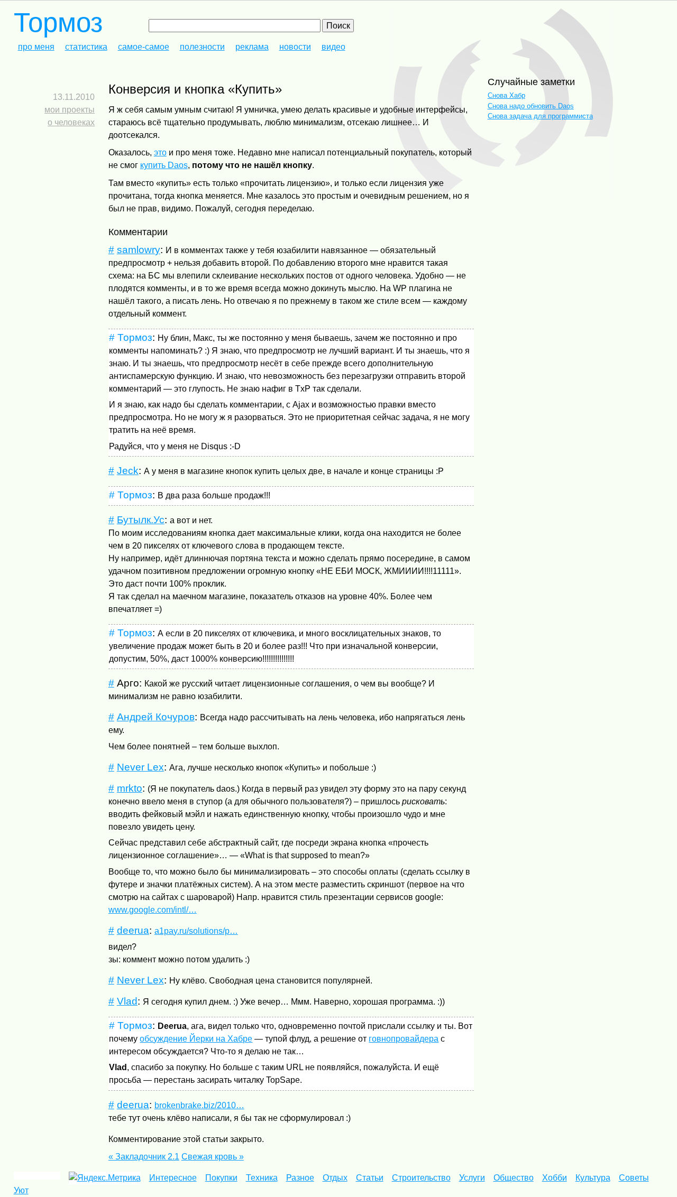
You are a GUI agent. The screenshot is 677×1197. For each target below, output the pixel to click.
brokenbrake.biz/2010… (199, 1105)
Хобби (554, 1177)
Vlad (127, 1001)
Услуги (472, 1177)
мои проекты (69, 109)
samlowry (138, 249)
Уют (21, 1190)
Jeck (128, 470)
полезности (202, 46)
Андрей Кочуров (156, 716)
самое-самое (143, 46)
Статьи (369, 1177)
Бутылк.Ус (140, 519)
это (160, 152)
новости (295, 46)
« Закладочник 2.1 (143, 1156)
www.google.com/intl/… (152, 909)
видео (333, 46)
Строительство (421, 1177)
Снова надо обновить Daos (531, 106)
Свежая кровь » (212, 1156)
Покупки (221, 1177)
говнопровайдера (403, 1038)
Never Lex (140, 767)
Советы (634, 1177)
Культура (592, 1177)
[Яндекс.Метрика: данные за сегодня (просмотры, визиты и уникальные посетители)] (105, 1178)
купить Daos (164, 165)
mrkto (129, 788)
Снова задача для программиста (540, 116)
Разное (300, 1177)
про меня (36, 46)
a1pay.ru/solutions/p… (196, 930)
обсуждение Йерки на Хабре (196, 1038)
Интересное (173, 1177)
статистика (86, 46)
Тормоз (58, 22)
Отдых (335, 1177)
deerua (133, 930)
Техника (262, 1177)
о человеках (71, 122)
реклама (252, 46)
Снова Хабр (506, 95)
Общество (513, 1177)
